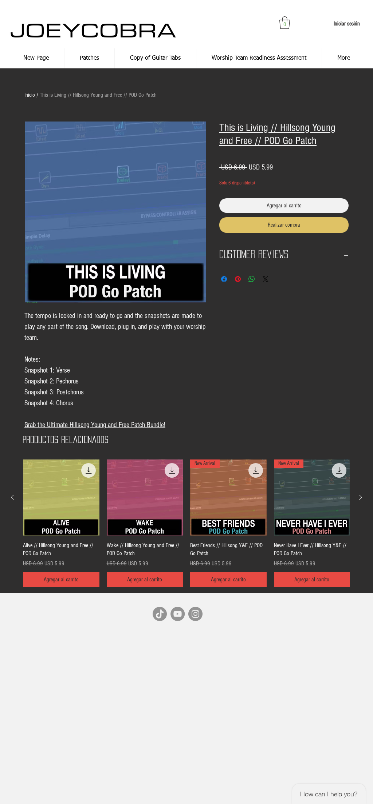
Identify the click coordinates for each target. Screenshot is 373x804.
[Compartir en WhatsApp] (251, 279)
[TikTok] (160, 614)
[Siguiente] (360, 497)
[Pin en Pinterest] (237, 279)
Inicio (29, 95)
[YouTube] (177, 614)
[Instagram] (195, 614)
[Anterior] (12, 497)
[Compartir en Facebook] (224, 279)
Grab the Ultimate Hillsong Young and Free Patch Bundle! (94, 425)
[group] (186, 523)
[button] (284, 22)
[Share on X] (265, 279)
